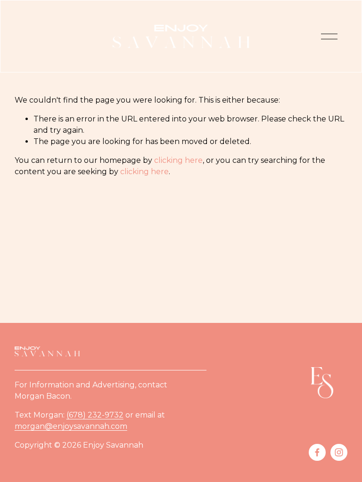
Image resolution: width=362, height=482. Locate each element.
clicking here (178, 160)
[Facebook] (317, 452)
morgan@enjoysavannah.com (71, 426)
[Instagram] (338, 452)
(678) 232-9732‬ (94, 414)
